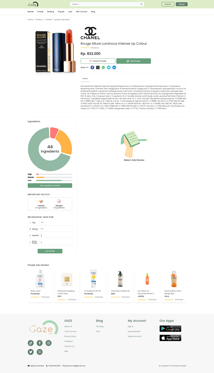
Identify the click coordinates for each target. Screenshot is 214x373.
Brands (31, 11)
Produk (40, 11)
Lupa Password (134, 331)
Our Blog (99, 326)
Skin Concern (81, 11)
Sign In (130, 326)
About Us (68, 326)
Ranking (50, 11)
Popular (61, 11)
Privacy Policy (70, 336)
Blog (93, 11)
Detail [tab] (85, 78)
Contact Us (69, 346)
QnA (70, 11)
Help (66, 351)
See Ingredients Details (50, 185)
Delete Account (134, 336)
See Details (50, 251)
